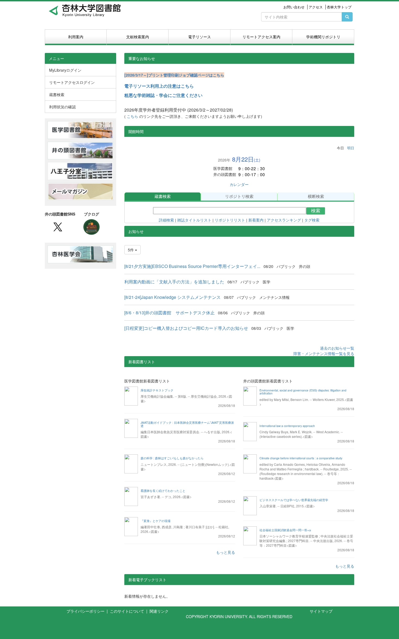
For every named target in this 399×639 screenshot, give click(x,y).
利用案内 (75, 36)
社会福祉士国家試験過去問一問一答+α (285, 530)
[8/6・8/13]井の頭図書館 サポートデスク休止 (169, 312)
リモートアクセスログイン (72, 82)
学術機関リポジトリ (323, 36)
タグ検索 (311, 220)
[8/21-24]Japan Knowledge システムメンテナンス (172, 297)
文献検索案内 (137, 36)
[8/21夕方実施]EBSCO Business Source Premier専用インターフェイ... (192, 266)
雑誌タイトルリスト (194, 220)
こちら (133, 116)
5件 (131, 249)
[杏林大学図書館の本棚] (91, 226)
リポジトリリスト (229, 220)
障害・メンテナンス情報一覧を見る (323, 353)
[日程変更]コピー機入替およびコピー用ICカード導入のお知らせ (186, 328)
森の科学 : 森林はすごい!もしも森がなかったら (172, 458)
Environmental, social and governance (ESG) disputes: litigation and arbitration (302, 392)
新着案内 (256, 220)
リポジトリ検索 (239, 196)
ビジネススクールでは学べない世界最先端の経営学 (293, 500)
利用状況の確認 (62, 106)
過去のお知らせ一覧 (337, 348)
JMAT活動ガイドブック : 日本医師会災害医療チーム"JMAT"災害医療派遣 (187, 424)
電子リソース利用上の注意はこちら (159, 86)
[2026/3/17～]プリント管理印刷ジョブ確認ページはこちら (174, 75)
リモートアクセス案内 (261, 36)
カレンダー (239, 184)
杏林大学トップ (339, 7)
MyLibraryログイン (65, 70)
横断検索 (316, 196)
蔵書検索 (162, 196)
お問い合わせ (294, 7)
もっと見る (225, 552)
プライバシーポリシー (86, 611)
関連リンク (159, 611)
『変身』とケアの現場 (155, 521)
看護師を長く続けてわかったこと (163, 491)
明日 (350, 147)
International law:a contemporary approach (287, 426)
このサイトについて (127, 611)
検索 (315, 210)
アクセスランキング (284, 220)
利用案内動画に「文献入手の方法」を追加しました (174, 282)
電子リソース (199, 36)
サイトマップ (321, 611)
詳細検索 (166, 220)
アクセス (316, 7)
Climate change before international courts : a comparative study (300, 458)
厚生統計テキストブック (157, 390)
